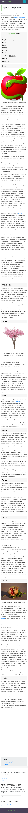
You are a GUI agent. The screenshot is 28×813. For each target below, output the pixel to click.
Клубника (5, 61)
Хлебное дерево (8, 40)
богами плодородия (20, 17)
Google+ (3, 805)
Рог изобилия (10, 56)
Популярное (8, 762)
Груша (4, 50)
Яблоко (4, 37)
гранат (3, 618)
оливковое (23, 448)
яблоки (20, 213)
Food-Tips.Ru (7, 1)
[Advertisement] (12, 731)
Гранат (4, 59)
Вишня (4, 42)
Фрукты (7, 764)
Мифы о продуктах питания (13, 761)
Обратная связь (6, 781)
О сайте (4, 778)
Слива (4, 53)
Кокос (4, 45)
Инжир (4, 48)
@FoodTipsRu (9, 804)
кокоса (18, 401)
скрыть (18, 34)
